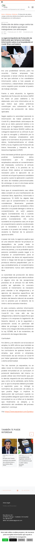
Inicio (3, 14)
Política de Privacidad (9, 506)
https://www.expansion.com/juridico (19, 412)
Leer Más (21, 540)
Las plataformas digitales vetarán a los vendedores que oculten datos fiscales (25, 461)
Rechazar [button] (13, 540)
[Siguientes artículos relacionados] (32, 434)
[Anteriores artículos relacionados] (27, 434)
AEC (5, 32)
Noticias (8, 14)
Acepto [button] (5, 540)
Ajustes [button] (30, 540)
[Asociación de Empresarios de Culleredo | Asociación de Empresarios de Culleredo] (4, 6)
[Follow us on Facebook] (2, 2)
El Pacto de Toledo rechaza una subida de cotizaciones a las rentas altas (9, 461)
